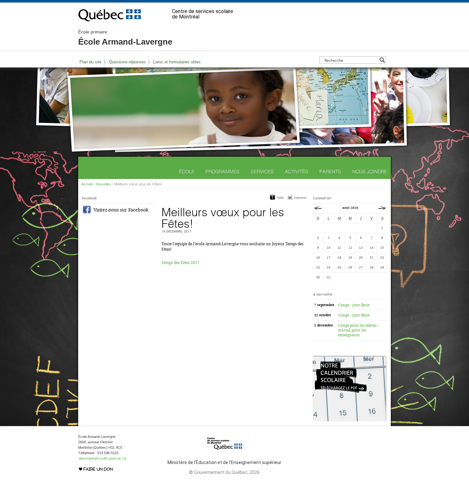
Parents (330, 171)
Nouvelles (103, 184)
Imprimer (300, 197)
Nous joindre (369, 171)
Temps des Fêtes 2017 (180, 263)
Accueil (87, 184)
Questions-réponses (127, 62)
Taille (280, 197)
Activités (296, 171)
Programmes (222, 171)
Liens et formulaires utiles (177, 62)
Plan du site (90, 62)
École (186, 171)
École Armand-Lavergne (125, 37)
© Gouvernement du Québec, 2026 (224, 472)
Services (262, 171)
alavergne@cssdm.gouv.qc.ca (102, 458)
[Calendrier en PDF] (350, 420)
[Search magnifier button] (382, 60)
